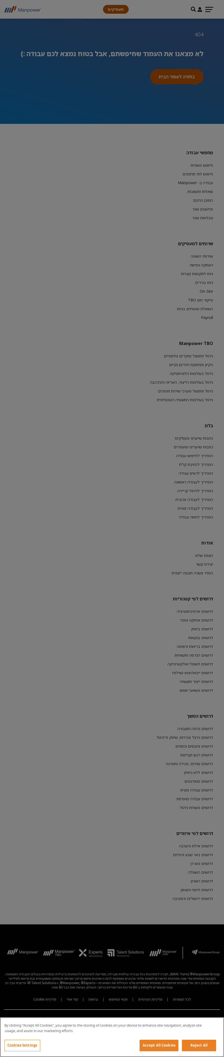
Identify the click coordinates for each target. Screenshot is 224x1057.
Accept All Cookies (159, 1045)
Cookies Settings (22, 1045)
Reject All (199, 1045)
